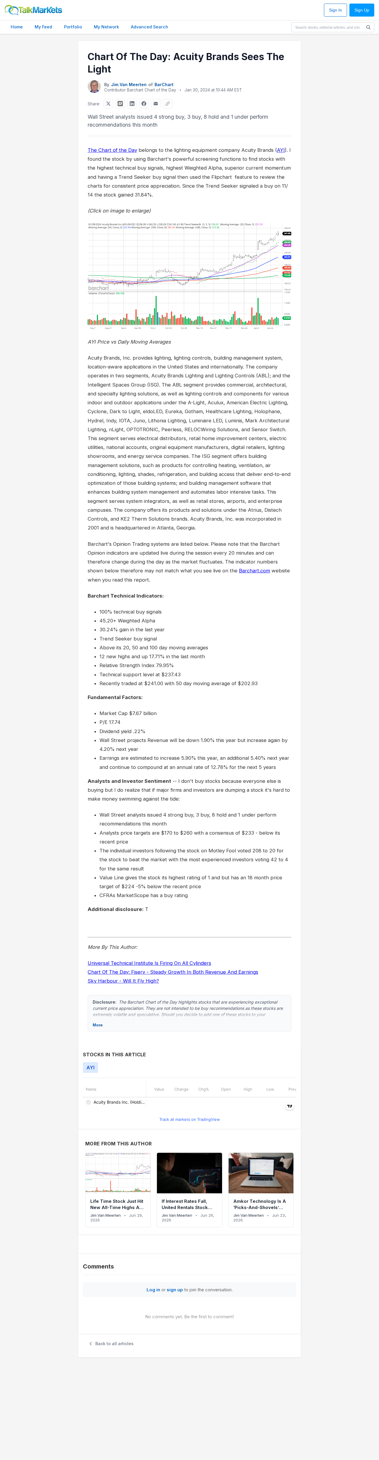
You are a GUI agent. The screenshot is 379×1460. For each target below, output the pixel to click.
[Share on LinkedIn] (132, 103)
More (98, 1025)
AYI (281, 150)
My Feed (43, 26)
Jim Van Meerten (129, 84)
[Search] (368, 27)
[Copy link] (167, 103)
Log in (153, 1289)
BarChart (164, 84)
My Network (106, 26)
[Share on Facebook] (144, 103)
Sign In (335, 10)
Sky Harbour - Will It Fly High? (123, 981)
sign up (175, 1289)
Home (17, 26)
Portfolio (73, 26)
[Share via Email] (155, 103)
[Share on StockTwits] (120, 103)
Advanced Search (149, 26)
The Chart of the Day (112, 150)
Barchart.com (254, 571)
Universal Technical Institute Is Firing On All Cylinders (149, 963)
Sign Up (361, 10)
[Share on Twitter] (108, 103)
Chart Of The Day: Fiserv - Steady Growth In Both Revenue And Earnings (173, 972)
